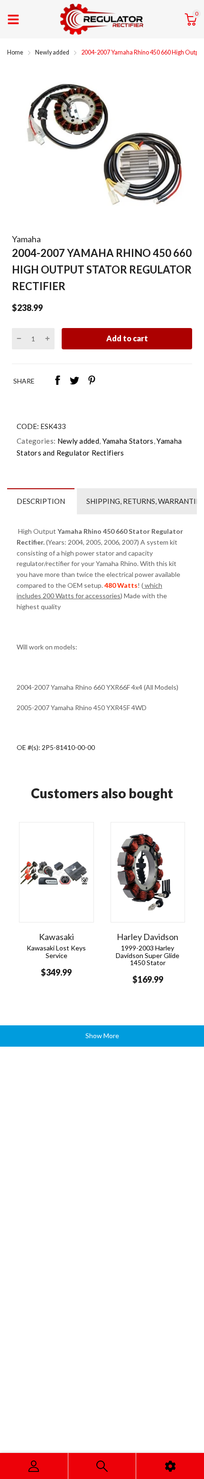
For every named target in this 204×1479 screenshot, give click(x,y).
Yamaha (26, 239)
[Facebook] (57, 381)
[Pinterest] (91, 381)
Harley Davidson (147, 936)
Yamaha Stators (127, 441)
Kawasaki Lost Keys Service (56, 951)
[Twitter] (74, 381)
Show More (102, 1036)
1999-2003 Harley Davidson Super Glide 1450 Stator (147, 955)
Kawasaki (56, 936)
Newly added (77, 441)
